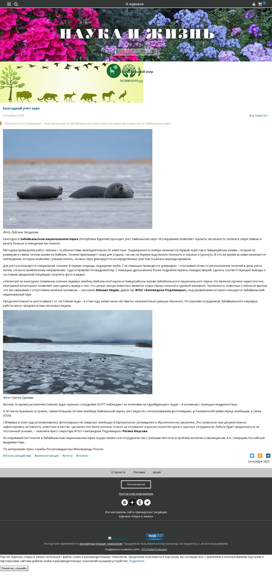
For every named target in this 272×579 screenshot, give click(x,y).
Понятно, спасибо (14, 568)
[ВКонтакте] (268, 456)
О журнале (135, 4)
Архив (157, 472)
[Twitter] (252, 456)
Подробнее (136, 561)
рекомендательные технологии (101, 543)
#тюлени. (82, 455)
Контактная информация (136, 494)
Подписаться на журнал (136, 52)
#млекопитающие (47, 455)
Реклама (139, 472)
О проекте (118, 472)
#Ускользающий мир (17, 455)
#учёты (67, 455)
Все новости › (258, 115)
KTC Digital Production (154, 549)
